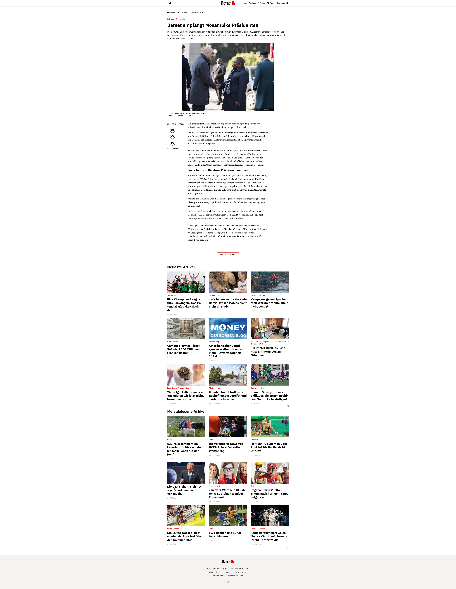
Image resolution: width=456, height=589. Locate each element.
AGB (247, 572)
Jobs (231, 568)
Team (218, 572)
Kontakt (210, 572)
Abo (245, 3)
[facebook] (179, 137)
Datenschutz (238, 572)
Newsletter (239, 568)
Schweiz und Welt (196, 13)
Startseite (171, 13)
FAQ (247, 568)
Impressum (227, 572)
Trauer (224, 568)
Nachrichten (182, 13)
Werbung (252, 3)
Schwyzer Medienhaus (234, 576)
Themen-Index (218, 576)
